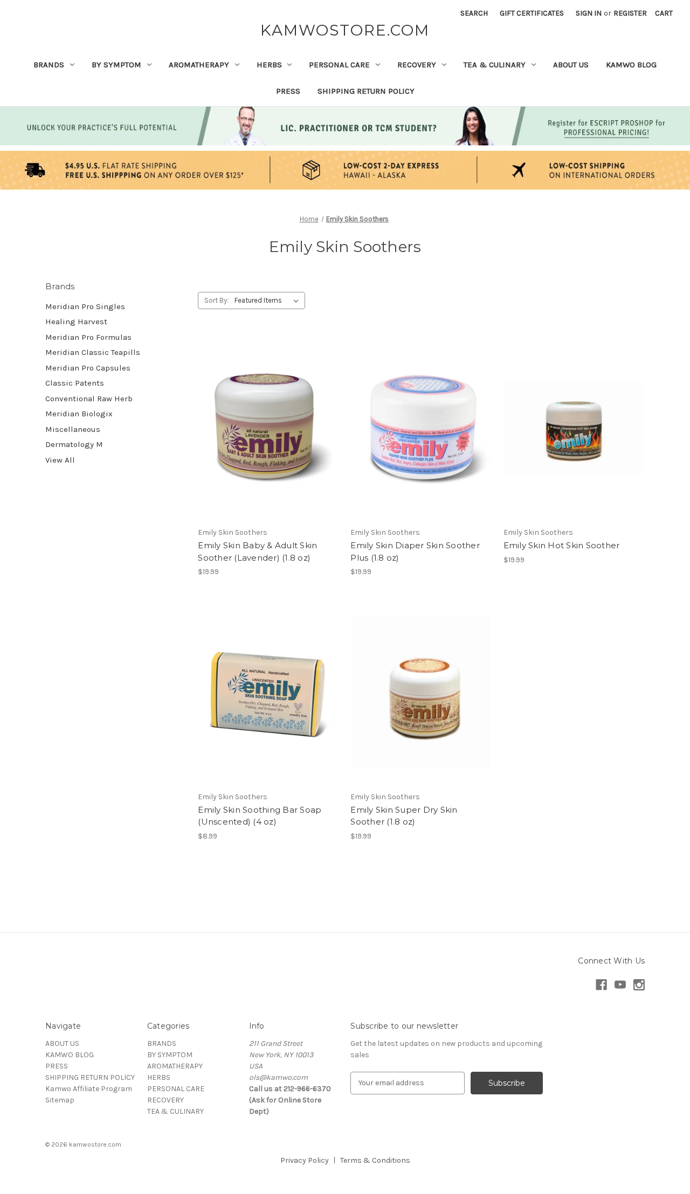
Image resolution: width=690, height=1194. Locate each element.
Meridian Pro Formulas (88, 337)
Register (630, 13)
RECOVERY (416, 64)
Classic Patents (74, 383)
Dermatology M (74, 444)
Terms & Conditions (375, 1160)
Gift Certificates (532, 13)
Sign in (589, 13)
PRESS (288, 91)
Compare (265, 428)
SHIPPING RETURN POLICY (366, 91)
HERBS (269, 64)
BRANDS (48, 64)
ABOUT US (571, 64)
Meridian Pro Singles (85, 306)
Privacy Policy (304, 1160)
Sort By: (216, 300)
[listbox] (269, 300)
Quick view (266, 409)
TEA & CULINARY (495, 64)
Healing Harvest (76, 321)
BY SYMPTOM (116, 64)
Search (474, 13)
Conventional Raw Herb (89, 398)
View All (60, 460)
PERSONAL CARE (339, 64)
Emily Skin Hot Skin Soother (561, 545)
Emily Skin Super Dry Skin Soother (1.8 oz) (403, 816)
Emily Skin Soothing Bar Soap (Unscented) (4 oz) (259, 816)
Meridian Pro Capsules (87, 368)
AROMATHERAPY (199, 64)
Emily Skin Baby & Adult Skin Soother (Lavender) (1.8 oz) (257, 551)
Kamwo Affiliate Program (88, 1088)
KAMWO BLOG (631, 64)
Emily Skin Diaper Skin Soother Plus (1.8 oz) (415, 551)
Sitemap (59, 1100)
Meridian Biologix (79, 413)
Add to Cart (269, 447)
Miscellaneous (72, 429)
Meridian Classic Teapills (92, 352)
